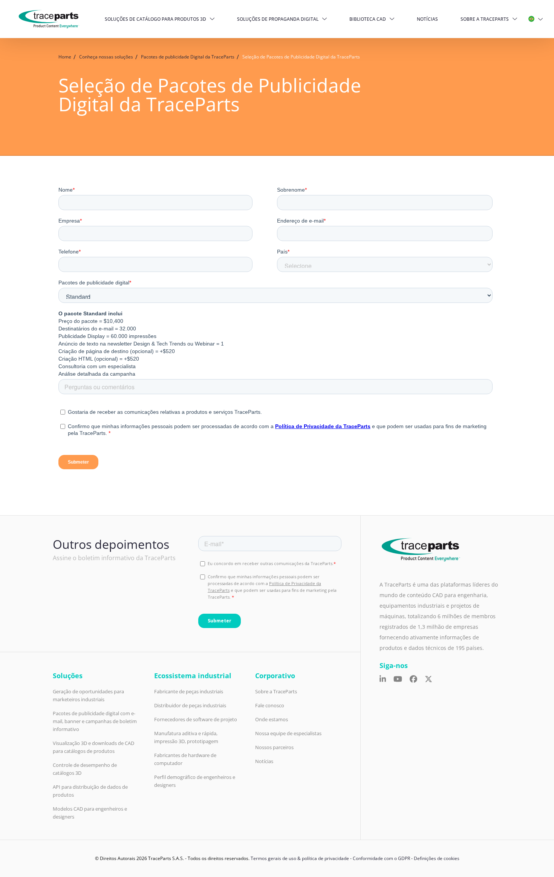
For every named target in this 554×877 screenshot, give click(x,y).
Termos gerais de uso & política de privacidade (300, 858)
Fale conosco (269, 705)
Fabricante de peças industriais (188, 691)
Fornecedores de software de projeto (195, 719)
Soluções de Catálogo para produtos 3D (155, 19)
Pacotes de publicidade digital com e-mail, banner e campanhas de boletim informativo (95, 721)
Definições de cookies (436, 858)
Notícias (427, 19)
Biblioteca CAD (367, 19)
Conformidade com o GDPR (381, 858)
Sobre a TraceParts (485, 19)
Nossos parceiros (274, 747)
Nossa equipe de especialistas (288, 733)
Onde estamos (271, 719)
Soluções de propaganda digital (277, 19)
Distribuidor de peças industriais (190, 705)
